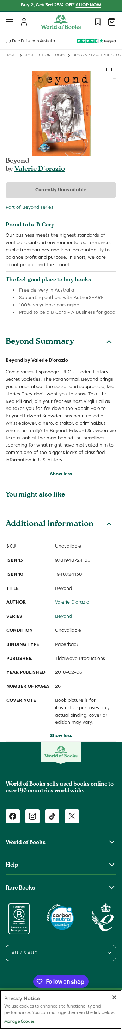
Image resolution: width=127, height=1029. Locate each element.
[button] (10, 22)
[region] (61, 1009)
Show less (61, 473)
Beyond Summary (40, 342)
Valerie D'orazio (39, 169)
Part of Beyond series (29, 207)
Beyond (63, 616)
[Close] (114, 997)
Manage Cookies (19, 1021)
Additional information (49, 525)
